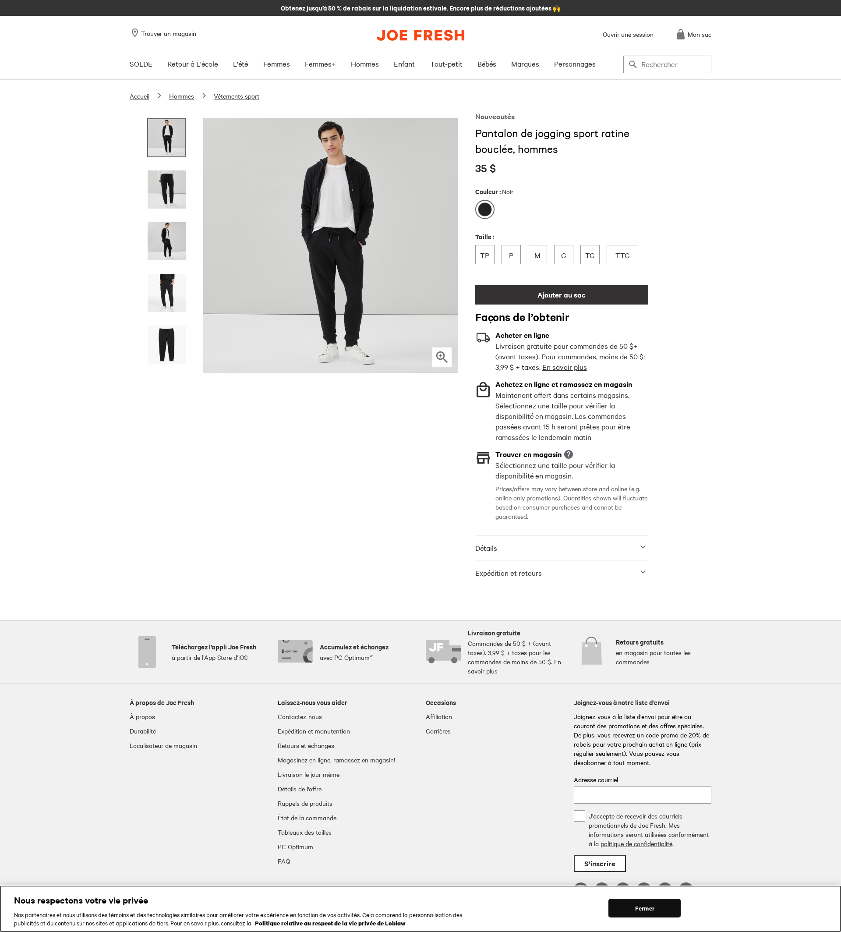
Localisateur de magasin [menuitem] (163, 745)
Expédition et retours (508, 573)
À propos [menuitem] (142, 716)
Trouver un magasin (168, 33)
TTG (624, 255)
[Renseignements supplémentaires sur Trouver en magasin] (568, 454)
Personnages (575, 63)
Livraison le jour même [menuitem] (308, 774)
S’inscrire (599, 863)
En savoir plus (564, 367)
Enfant (404, 63)
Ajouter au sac (561, 295)
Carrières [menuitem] (438, 730)
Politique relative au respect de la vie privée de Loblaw (330, 922)
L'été (240, 63)
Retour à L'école (192, 63)
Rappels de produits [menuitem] (305, 803)
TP (487, 255)
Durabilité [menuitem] (143, 730)
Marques (525, 63)
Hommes (365, 63)
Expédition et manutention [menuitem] (314, 730)
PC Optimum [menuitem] (295, 846)
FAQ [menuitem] (284, 861)
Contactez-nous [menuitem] (300, 716)
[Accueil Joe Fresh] (420, 35)
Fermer (644, 908)
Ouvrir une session (628, 34)
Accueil (139, 96)
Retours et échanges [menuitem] (306, 745)
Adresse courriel (596, 779)
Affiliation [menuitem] (439, 716)
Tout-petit (446, 63)
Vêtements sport (236, 96)
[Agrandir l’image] (442, 357)
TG (592, 255)
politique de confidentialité (636, 843)
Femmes (276, 63)
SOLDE (141, 63)
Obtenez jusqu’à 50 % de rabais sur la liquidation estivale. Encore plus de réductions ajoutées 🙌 (420, 7)
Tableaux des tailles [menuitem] (305, 832)
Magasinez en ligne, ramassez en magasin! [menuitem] (336, 759)
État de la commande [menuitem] (307, 817)
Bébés (486, 63)
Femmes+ (320, 63)
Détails (486, 548)
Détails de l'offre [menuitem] (300, 788)
